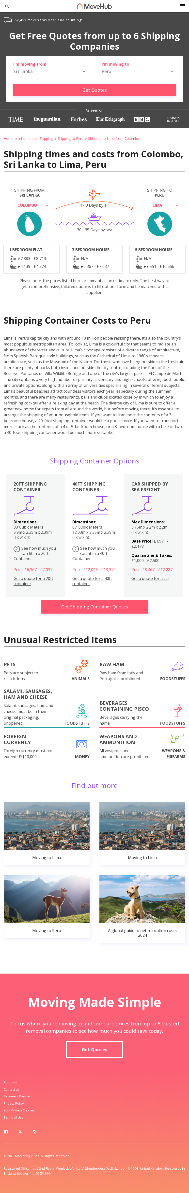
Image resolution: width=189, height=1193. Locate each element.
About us (10, 1082)
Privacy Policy (14, 1103)
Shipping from (29, 192)
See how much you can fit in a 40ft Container (93, 553)
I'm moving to (115, 64)
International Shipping (35, 138)
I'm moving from (30, 64)
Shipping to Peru (70, 138)
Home (9, 138)
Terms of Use (14, 1117)
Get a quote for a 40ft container (92, 581)
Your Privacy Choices (19, 1110)
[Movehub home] (94, 6)
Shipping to (159, 192)
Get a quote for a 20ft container (33, 581)
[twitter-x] (20, 1132)
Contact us (11, 1089)
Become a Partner (17, 1096)
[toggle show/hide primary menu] (183, 6)
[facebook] (6, 1132)
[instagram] (34, 1132)
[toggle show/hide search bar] (5, 6)
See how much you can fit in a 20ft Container (35, 553)
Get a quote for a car (150, 578)
